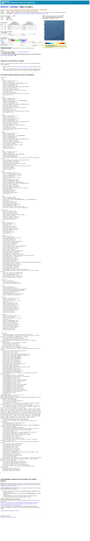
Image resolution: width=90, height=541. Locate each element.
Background (33, 13)
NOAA (79, 3)
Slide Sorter (17, 69)
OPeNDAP (27, 484)
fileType (34, 500)
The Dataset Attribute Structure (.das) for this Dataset (17, 75)
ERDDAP (4, 7)
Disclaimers (3, 517)
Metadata (28, 13)
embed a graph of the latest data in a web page (23, 66)
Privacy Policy (9, 517)
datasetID (28, 500)
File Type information (23, 51)
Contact (14, 517)
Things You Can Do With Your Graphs (12, 61)
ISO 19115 (23, 13)
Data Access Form (41, 13)
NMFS (82, 3)
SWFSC (84, 3)
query (38, 500)
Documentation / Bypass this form (8, 55)
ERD (87, 3)
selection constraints (11, 485)
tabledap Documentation (14, 510)
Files (47, 13)
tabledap (14, 7)
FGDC (18, 13)
